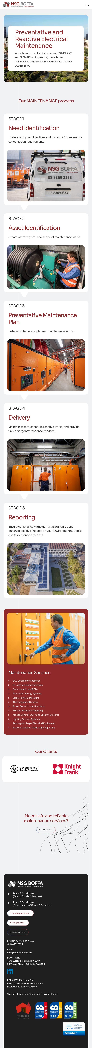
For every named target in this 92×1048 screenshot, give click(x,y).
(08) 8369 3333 (15, 944)
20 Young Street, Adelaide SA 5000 (26, 964)
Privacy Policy (50, 994)
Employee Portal (19, 932)
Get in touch (47, 830)
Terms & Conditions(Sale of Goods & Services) (27, 895)
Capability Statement (20, 913)
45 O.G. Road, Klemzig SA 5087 (23, 960)
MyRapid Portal (18, 923)
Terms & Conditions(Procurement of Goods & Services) (32, 904)
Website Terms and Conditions (23, 994)
